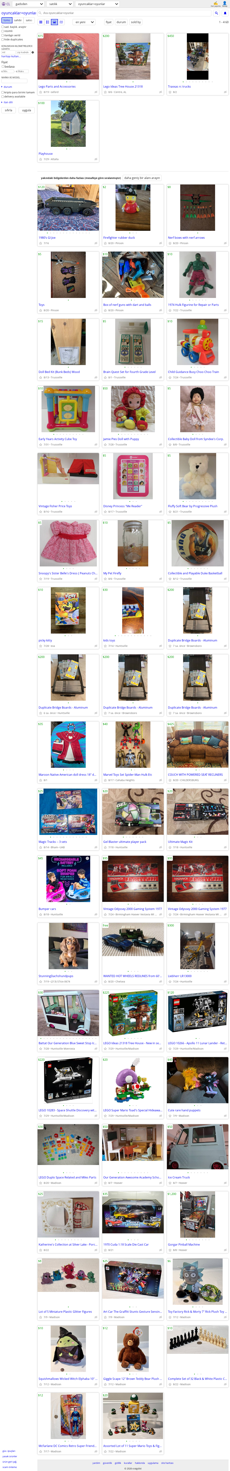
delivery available (14, 96)
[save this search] (225, 13)
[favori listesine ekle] (40, 92)
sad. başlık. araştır (15, 27)
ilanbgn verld (12, 35)
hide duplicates (13, 39)
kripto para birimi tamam (19, 92)
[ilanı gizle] (96, 92)
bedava (10, 67)
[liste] (40, 22)
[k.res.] (47, 22)
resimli (8, 31)
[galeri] (54, 22)
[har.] (61, 22)
